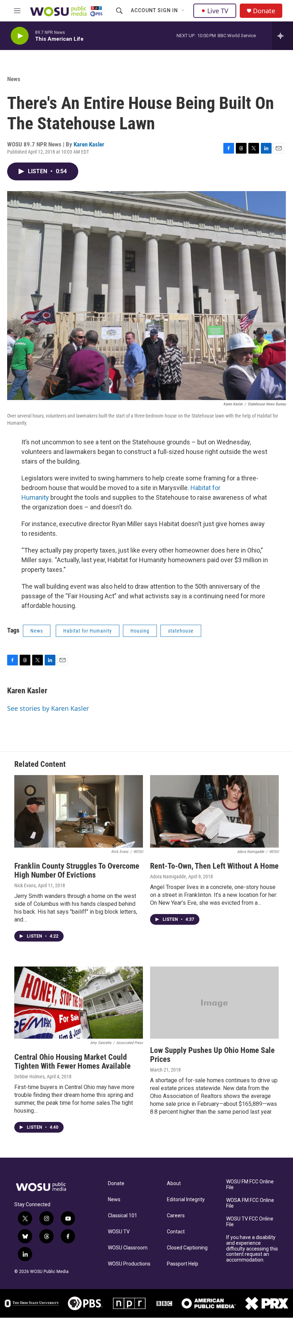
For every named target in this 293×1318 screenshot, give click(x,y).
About (174, 1183)
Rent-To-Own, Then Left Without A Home (214, 866)
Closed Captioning (187, 1247)
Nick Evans (25, 885)
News (13, 79)
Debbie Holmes (29, 1076)
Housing (139, 631)
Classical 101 (122, 1215)
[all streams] (282, 35)
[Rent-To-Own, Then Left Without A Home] (214, 811)
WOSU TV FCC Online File (249, 1221)
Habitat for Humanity (87, 631)
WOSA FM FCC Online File (250, 1203)
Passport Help (182, 1264)
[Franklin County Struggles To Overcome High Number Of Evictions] (78, 811)
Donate (264, 11)
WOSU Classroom (128, 1247)
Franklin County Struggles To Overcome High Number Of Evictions (76, 870)
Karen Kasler (89, 144)
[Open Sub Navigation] (183, 11)
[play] (19, 36)
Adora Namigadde (168, 876)
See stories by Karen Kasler (48, 708)
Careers (176, 1215)
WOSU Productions (129, 1264)
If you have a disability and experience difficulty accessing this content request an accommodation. (252, 1249)
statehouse (181, 631)
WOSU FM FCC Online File (250, 1184)
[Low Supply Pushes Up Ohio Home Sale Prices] (214, 1003)
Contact (176, 1231)
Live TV (217, 10)
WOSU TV (119, 1231)
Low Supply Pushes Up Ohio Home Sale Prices (212, 1055)
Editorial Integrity (186, 1199)
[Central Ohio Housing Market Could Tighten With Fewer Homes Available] (78, 1003)
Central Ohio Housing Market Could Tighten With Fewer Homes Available (72, 1061)
